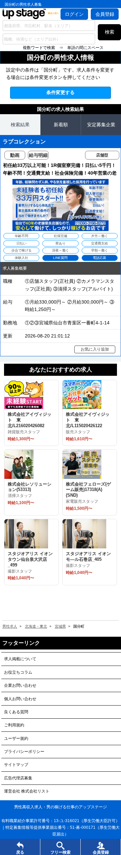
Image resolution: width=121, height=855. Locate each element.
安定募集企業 (101, 124)
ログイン (74, 14)
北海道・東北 (36, 626)
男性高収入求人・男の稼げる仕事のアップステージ (60, 807)
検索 (109, 32)
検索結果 (20, 124)
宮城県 (60, 626)
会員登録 (104, 14)
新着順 (61, 124)
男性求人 (9, 626)
